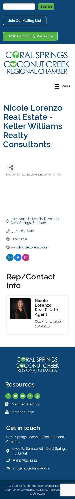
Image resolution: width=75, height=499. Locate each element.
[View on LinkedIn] (10, 260)
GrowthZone (37, 493)
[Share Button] (11, 167)
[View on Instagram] (25, 260)
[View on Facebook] (17, 260)
